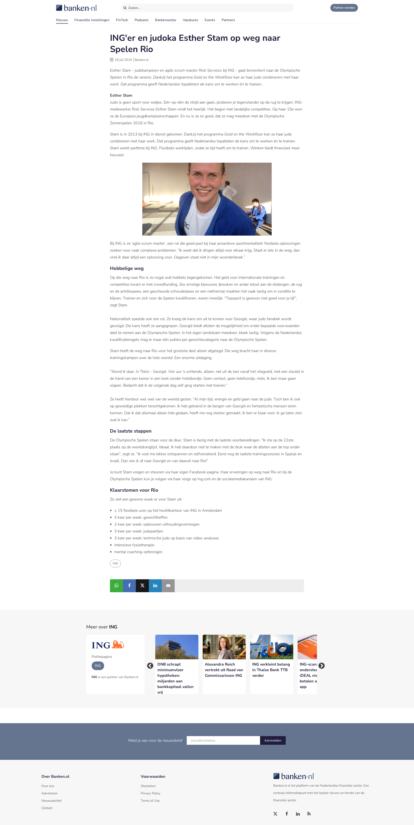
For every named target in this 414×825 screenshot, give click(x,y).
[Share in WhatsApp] (116, 585)
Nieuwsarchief (51, 800)
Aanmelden (272, 740)
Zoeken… (133, 8)
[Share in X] (142, 585)
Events (210, 20)
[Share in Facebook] (129, 585)
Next (320, 664)
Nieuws (62, 20)
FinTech (122, 20)
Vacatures (190, 20)
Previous (149, 664)
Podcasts (142, 20)
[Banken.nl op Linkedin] (298, 814)
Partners (228, 20)
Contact (46, 808)
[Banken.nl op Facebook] (286, 814)
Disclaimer (148, 786)
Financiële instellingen (92, 20)
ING (115, 563)
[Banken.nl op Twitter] (275, 814)
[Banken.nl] (65, 5)
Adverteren (49, 793)
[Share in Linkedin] (155, 585)
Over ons (47, 786)
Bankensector (165, 20)
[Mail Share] (168, 585)
